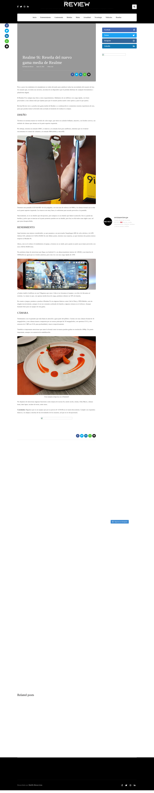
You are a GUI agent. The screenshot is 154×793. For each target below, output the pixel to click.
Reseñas (118, 17)
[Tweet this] (76, 74)
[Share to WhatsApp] (85, 74)
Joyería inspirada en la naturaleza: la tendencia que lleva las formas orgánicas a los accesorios (118, 683)
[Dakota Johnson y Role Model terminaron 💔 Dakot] (131, 316)
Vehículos (109, 17)
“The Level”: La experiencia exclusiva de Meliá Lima (68, 731)
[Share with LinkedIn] (80, 74)
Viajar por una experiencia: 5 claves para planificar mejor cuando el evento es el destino (117, 564)
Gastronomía (58, 17)
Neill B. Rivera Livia (35, 785)
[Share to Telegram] (89, 74)
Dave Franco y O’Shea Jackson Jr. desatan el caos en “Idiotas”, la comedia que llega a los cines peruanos (118, 643)
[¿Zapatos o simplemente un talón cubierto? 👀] (119, 292)
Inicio (34, 17)
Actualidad (87, 17)
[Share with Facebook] (72, 74)
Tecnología (98, 17)
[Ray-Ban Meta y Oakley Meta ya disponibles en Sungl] (108, 278)
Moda (78, 17)
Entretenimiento (45, 17)
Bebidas (69, 17)
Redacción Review (29, 66)
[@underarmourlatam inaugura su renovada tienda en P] (108, 442)
